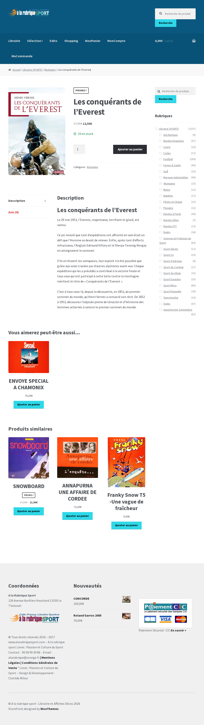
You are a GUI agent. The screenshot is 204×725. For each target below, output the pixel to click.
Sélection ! (35, 41)
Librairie (14, 41)
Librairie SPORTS (32, 70)
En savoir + (178, 630)
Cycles (167, 153)
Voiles (166, 303)
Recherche (166, 23)
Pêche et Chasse (172, 202)
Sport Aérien (170, 249)
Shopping (71, 41)
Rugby (167, 232)
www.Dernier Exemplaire (177, 309)
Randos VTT (170, 226)
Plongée (168, 208)
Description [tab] (16, 201)
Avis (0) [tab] (13, 212)
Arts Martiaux (170, 135)
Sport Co (168, 255)
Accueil (16, 70)
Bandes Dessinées (173, 141)
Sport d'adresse (172, 261)
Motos (166, 189)
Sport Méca (170, 285)
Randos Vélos (171, 220)
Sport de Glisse (172, 273)
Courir (167, 147)
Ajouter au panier (130, 149)
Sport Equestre (172, 279)
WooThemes (49, 709)
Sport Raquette (172, 291)
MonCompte (116, 41)
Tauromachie (170, 297)
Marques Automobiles (175, 177)
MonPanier (92, 41)
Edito (53, 41)
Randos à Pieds (172, 214)
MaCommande (22, 56)
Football (168, 159)
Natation (168, 195)
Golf (165, 171)
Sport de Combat (173, 267)
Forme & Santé (172, 165)
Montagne (50, 70)
